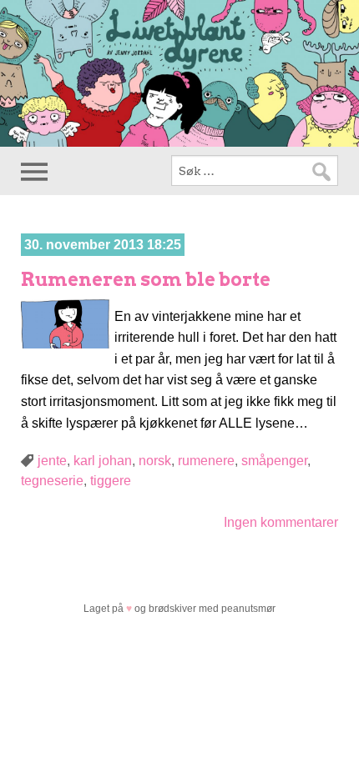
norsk (155, 461)
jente (52, 461)
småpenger (274, 461)
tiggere (110, 481)
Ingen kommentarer (281, 522)
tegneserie (52, 481)
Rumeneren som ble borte (146, 279)
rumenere (206, 461)
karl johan (102, 461)
